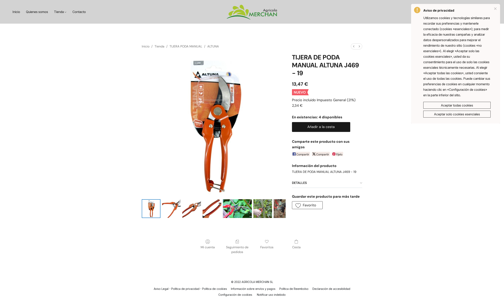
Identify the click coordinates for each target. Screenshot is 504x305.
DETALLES (299, 183)
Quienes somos (37, 12)
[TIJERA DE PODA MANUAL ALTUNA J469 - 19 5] (262, 208)
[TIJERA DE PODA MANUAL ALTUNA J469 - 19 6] (280, 208)
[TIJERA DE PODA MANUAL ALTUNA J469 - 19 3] (212, 208)
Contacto (79, 12)
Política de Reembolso (294, 288)
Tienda (59, 12)
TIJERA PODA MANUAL (186, 46)
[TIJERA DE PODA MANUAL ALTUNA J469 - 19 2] (191, 208)
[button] (252, 12)
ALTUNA (213, 46)
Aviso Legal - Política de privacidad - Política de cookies (190, 288)
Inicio (16, 12)
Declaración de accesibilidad (331, 288)
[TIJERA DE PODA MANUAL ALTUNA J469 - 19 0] (151, 208)
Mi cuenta (208, 247)
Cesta (296, 247)
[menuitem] (354, 46)
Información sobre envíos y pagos (253, 288)
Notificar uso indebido (271, 294)
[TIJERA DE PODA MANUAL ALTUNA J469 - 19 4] (237, 208)
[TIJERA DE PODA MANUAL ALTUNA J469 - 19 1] (171, 208)
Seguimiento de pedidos (237, 249)
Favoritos (266, 247)
